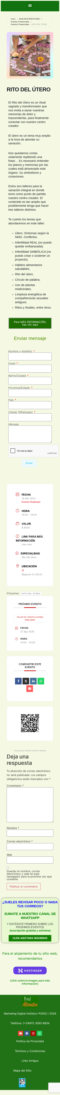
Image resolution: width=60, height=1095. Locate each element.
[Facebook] (26, 1033)
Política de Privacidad (30, 1041)
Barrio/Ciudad (17, 375)
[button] (30, 5)
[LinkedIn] (33, 681)
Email (12, 363)
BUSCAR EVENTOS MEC (29, 19)
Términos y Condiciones (30, 1051)
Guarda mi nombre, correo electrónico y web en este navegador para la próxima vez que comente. (29, 875)
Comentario (15, 785)
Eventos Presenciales (20, 22)
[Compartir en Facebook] (18, 681)
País (11, 400)
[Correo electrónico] (29, 688)
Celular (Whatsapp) (21, 412)
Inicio (13, 19)
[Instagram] (33, 1033)
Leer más (27, 544)
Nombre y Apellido (20, 351)
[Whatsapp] (39, 1033)
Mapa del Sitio (22, 1070)
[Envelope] (20, 1033)
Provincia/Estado (19, 387)
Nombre (13, 828)
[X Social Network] (25, 681)
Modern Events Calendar (35, 750)
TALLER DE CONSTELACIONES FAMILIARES (30, 618)
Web (9, 854)
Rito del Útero (31, 593)
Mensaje (13, 424)
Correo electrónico (20, 841)
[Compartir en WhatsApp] (41, 681)
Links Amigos (30, 1060)
